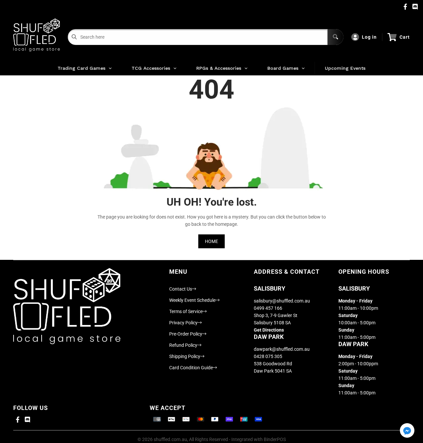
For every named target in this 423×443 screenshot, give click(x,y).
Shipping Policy (184, 356)
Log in (369, 37)
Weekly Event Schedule (192, 300)
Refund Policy (183, 345)
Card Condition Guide (191, 367)
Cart (405, 37)
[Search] (335, 37)
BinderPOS (275, 439)
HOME (211, 241)
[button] (407, 431)
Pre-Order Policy (185, 334)
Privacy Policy (183, 322)
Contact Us (180, 289)
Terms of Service (186, 311)
